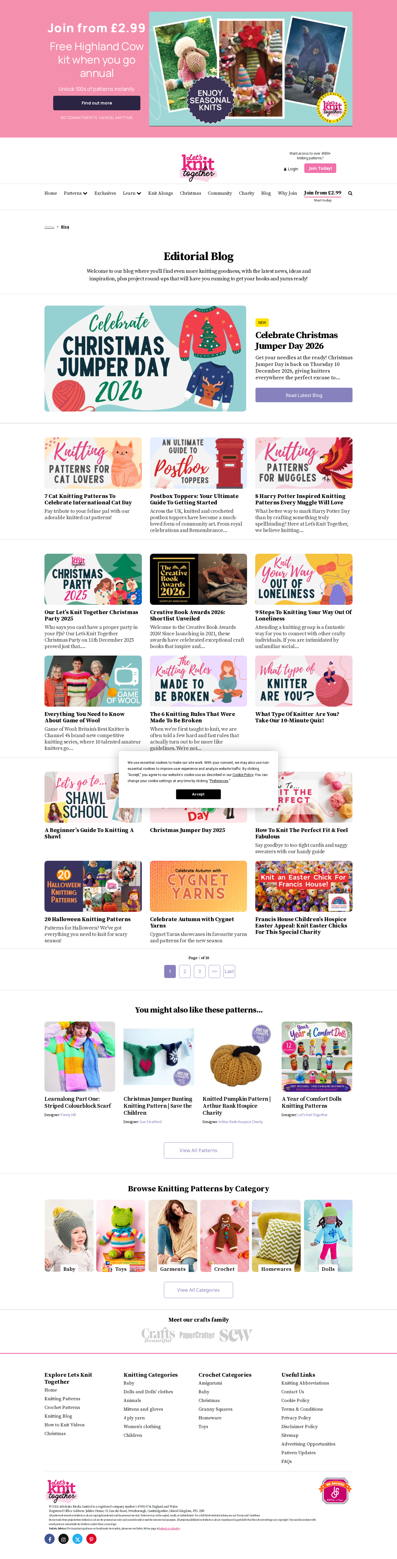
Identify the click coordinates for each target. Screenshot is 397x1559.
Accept (198, 794)
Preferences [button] (219, 781)
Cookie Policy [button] (243, 775)
